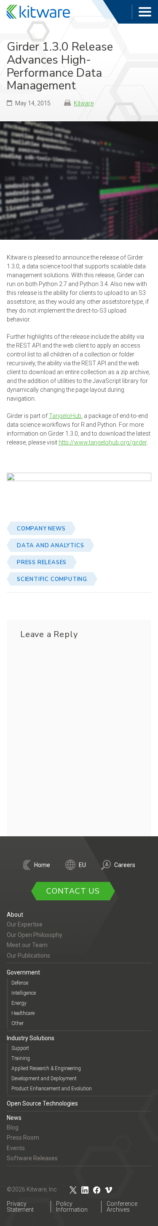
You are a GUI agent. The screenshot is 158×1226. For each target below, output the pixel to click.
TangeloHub (65, 415)
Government (23, 972)
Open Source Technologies (42, 1103)
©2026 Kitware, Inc (32, 1189)
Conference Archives (122, 1206)
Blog (13, 1127)
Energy (19, 1003)
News (14, 1117)
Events (16, 1148)
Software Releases (32, 1158)
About (15, 914)
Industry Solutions (30, 1038)
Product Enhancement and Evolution (51, 1089)
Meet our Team (27, 945)
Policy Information (72, 1206)
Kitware (84, 103)
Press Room (23, 1137)
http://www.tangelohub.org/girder (103, 442)
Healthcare (23, 1013)
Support (20, 1048)
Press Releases (42, 562)
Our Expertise (25, 924)
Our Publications (28, 955)
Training (20, 1058)
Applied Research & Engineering (46, 1068)
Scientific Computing (52, 579)
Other (17, 1023)
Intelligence (23, 993)
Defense (19, 983)
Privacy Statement (20, 1206)
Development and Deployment (44, 1078)
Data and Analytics (50, 545)
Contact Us (73, 891)
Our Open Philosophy (34, 935)
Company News (41, 529)
